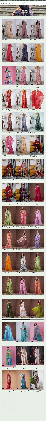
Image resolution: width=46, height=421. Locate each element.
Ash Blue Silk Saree (19, 132)
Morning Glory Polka (5, 249)
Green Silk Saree (32, 132)
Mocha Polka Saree (33, 39)
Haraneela (3, 367)
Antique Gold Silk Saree (33, 390)
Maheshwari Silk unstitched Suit (35, 179)
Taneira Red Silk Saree (33, 109)
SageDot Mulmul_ (4, 226)
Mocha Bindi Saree (18, 39)
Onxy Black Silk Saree (19, 413)
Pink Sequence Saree (33, 226)
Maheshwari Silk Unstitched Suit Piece (21, 179)
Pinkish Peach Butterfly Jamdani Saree (19, 86)
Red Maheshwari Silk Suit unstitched (7, 202)
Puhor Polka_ (18, 226)
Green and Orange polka (5, 295)
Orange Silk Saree (18, 109)
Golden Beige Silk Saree (19, 155)
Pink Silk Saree (4, 155)
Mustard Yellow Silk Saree (34, 62)
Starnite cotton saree (5, 85)
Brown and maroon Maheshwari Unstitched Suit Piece (6, 179)
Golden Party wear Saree (5, 39)
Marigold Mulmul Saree (5, 272)
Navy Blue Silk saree (19, 62)
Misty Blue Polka (32, 249)
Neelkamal (32, 413)
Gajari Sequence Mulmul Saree (34, 295)
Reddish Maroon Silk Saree (6, 109)
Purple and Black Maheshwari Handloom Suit (20, 203)
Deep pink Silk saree (5, 62)
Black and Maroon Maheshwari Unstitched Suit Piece (34, 156)
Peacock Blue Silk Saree (19, 390)
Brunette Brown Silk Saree (6, 132)
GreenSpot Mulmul (19, 272)
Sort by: (33, 18)
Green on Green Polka (33, 272)
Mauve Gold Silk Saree (5, 413)
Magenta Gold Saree (5, 390)
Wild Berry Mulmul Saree (34, 202)
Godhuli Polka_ (18, 295)
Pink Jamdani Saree (33, 85)
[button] (3, 3)
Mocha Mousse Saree (19, 249)
